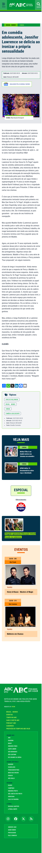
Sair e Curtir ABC (12, 725)
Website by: (8, 712)
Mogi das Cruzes (12, 778)
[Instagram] (7, 824)
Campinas (10, 793)
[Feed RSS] (30, 824)
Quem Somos (11, 835)
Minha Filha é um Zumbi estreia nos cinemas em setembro (25, 458)
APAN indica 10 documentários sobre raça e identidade (26, 476)
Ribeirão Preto (12, 796)
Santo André (11, 754)
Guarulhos (10, 772)
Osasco (9, 780)
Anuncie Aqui (11, 832)
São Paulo (10, 783)
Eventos (8, 720)
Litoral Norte (11, 814)
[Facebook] (15, 824)
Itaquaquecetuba (12, 775)
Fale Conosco (11, 840)
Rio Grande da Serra (14, 762)
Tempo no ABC (10, 722)
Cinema (21, 25)
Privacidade (11, 838)
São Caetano (11, 759)
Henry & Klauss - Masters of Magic (20, 597)
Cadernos (9, 731)
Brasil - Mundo (11, 25)
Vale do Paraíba (12, 804)
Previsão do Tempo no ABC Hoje (17, 734)
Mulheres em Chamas (15, 639)
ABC (8, 743)
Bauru (9, 790)
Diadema (10, 745)
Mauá (9, 748)
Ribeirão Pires (11, 751)
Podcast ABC (10, 728)
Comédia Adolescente (13, 417)
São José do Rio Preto (14, 799)
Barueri (9, 769)
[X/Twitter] (22, 824)
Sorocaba (10, 801)
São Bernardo (11, 757)
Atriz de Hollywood (12, 403)
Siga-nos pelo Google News (20, 86)
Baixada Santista (12, 811)
